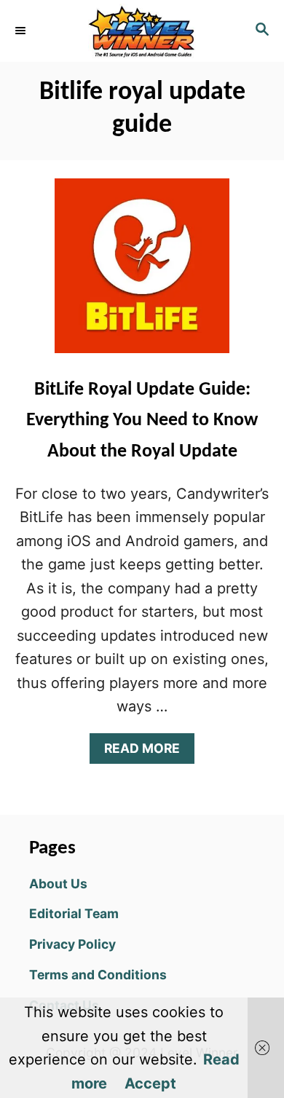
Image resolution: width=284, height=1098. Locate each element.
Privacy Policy (72, 944)
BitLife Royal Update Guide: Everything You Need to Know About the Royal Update (142, 421)
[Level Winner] (142, 31)
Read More (148, 752)
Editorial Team (74, 913)
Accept (150, 1083)
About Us (58, 883)
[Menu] (22, 30)
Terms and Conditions (98, 974)
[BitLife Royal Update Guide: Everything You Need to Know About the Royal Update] (142, 273)
